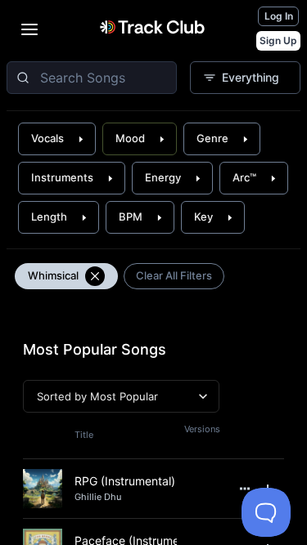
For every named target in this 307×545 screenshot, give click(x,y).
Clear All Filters (174, 275)
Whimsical (53, 275)
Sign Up (278, 40)
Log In (278, 16)
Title (83, 434)
